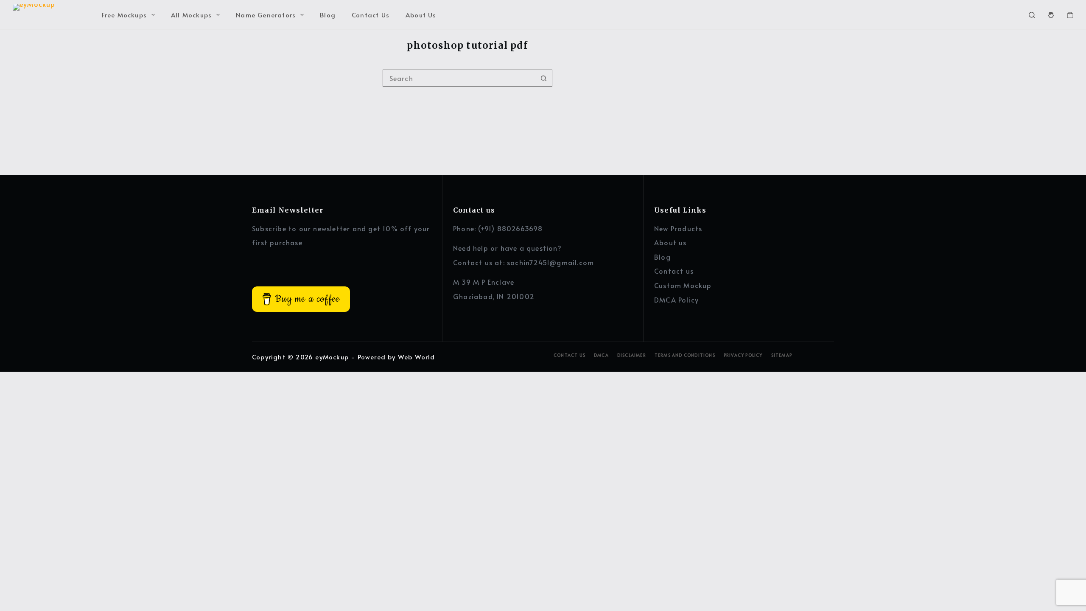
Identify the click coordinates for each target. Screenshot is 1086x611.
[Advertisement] (761, 107)
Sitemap (781, 355)
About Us (421, 14)
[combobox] (459, 78)
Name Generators (266, 14)
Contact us (674, 270)
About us (670, 242)
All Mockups (191, 14)
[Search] (1032, 15)
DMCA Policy (676, 299)
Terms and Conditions (685, 355)
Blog (328, 14)
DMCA (601, 355)
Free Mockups (124, 14)
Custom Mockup (683, 285)
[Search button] (544, 78)
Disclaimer (631, 355)
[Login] (1051, 15)
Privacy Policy (743, 355)
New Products (678, 228)
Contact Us (370, 14)
